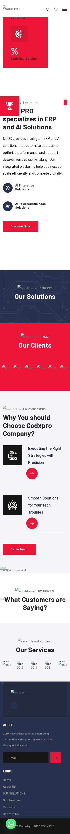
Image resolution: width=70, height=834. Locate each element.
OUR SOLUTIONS (14, 793)
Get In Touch (19, 549)
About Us (9, 786)
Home (7, 779)
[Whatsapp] (11, 824)
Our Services (12, 800)
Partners (9, 807)
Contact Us (11, 814)
